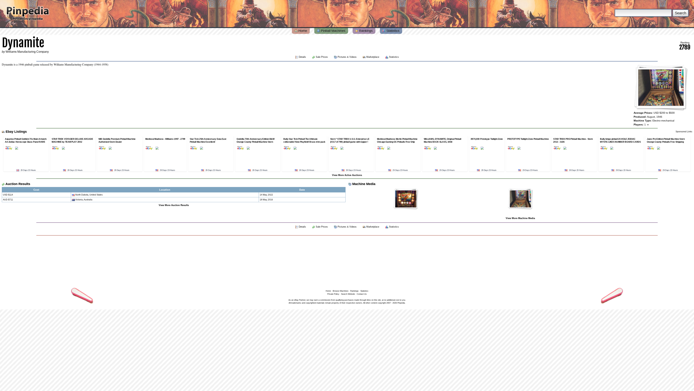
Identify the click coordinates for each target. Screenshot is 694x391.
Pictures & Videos (347, 57)
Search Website (348, 294)
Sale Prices (322, 57)
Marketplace (373, 57)
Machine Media (363, 184)
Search (680, 13)
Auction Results (17, 184)
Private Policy (333, 294)
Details (302, 57)
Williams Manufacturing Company (27, 51)
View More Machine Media (520, 218)
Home (302, 31)
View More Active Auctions (347, 175)
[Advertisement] (347, 262)
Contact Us (362, 294)
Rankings (365, 31)
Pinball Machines (332, 31)
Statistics (392, 31)
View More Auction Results (174, 205)
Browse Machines (340, 291)
